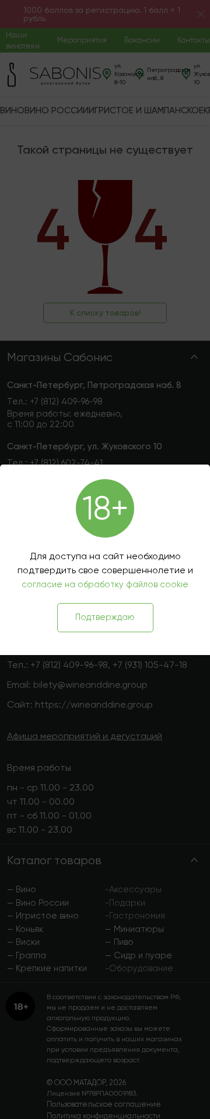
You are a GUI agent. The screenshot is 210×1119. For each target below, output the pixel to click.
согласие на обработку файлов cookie (105, 584)
